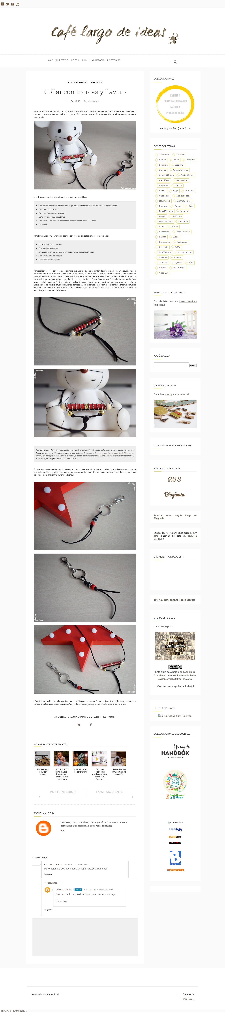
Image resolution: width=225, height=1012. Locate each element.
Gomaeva (189, 190)
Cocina (162, 170)
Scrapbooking (185, 252)
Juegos (178, 206)
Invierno (163, 206)
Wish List (163, 272)
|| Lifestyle (62, 60)
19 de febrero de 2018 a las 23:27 (75, 864)
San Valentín (165, 252)
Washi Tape (179, 267)
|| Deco (75, 60)
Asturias (180, 154)
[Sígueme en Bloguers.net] (175, 864)
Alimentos (164, 154)
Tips (191, 262)
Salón (177, 247)
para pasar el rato (177, 394)
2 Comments (92, 101)
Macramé (177, 216)
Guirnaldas (164, 195)
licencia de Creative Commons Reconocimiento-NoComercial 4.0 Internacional (175, 675)
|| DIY (84, 60)
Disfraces (163, 185)
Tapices (178, 262)
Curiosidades (187, 175)
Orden (162, 226)
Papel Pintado (183, 231)
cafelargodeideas (65, 890)
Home (50, 60)
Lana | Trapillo (166, 211)
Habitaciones (182, 195)
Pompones (164, 242)
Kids (191, 206)
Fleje (175, 190)
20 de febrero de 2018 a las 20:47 (97, 890)
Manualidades (166, 221)
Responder (48, 874)
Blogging (190, 159)
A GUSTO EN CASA (51, 864)
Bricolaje (163, 164)
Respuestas (52, 883)
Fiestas (162, 190)
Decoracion (181, 180)
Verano (162, 267)
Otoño (175, 226)
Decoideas (164, 180)
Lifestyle (96, 82)
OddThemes (188, 999)
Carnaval (179, 164)
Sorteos (177, 257)
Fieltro (178, 185)
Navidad (184, 221)
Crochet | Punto (166, 175)
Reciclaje (163, 247)
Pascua (162, 236)
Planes (176, 236)
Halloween (164, 200)
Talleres (163, 262)
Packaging (164, 231)
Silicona (163, 257)
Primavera (182, 242)
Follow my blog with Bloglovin (13, 1011)
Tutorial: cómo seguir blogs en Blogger (174, 599)
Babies (162, 159)
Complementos (77, 82)
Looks (162, 216)
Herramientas (184, 200)
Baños (176, 159)
